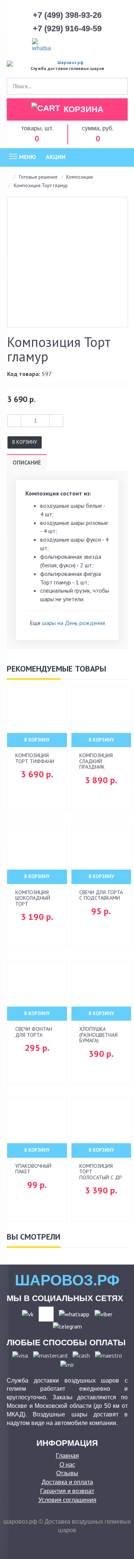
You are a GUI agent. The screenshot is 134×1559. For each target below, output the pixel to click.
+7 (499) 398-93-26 (67, 15)
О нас (67, 1464)
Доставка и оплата (67, 1482)
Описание (27, 462)
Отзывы (67, 1473)
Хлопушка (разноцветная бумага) (98, 1035)
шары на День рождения (73, 623)
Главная (67, 1456)
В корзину (24, 442)
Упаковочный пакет (33, 1169)
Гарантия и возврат (67, 1491)
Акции (56, 156)
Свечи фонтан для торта (33, 1032)
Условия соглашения (67, 1500)
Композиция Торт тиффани (34, 758)
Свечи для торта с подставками (101, 895)
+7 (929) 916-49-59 (67, 28)
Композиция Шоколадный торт (32, 898)
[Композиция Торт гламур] (67, 262)
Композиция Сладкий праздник (96, 761)
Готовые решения (38, 177)
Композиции (79, 177)
